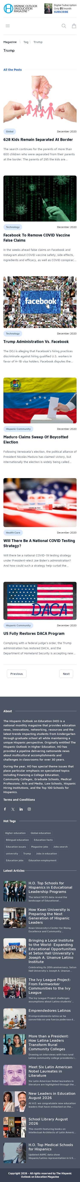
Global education (41, 833)
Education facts (43, 839)
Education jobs (14, 860)
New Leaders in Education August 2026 (52, 1095)
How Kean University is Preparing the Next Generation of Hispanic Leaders (49, 916)
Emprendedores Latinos (50, 1010)
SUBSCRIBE (61, 11)
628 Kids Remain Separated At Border (38, 139)
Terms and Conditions (19, 799)
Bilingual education (17, 839)
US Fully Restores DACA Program (33, 633)
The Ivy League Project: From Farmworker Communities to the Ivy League (50, 986)
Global (9, 131)
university (12, 853)
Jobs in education (46, 853)
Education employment (43, 860)
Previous (16, 673)
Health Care (13, 532)
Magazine (10, 42)
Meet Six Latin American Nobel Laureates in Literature (50, 1071)
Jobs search (60, 846)
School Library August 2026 (48, 1121)
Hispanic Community (18, 428)
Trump (27, 853)
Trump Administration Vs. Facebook (36, 341)
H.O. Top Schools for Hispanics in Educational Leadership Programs (50, 887)
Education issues (16, 846)
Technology (13, 227)
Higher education (15, 833)
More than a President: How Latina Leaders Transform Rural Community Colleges (49, 1042)
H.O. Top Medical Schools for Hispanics (51, 1146)
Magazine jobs (39, 846)
